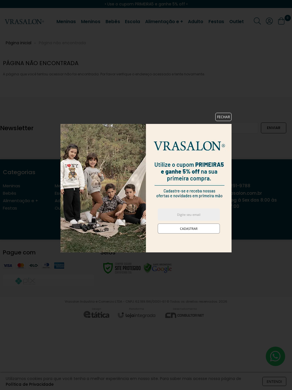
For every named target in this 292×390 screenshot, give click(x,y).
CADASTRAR (189, 228)
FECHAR (223, 116)
